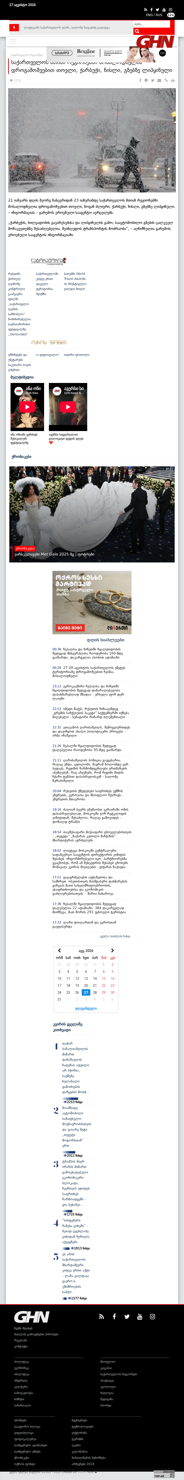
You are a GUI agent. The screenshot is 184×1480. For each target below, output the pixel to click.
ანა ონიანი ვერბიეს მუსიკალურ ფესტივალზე (24, 438)
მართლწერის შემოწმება (89, 1458)
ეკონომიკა (21, 1368)
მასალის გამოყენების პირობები (36, 1334)
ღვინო (76, 1445)
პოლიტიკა (21, 1361)
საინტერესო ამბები (27, 1451)
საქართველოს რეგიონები (118, 1374)
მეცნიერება (79, 1420)
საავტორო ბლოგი (27, 1426)
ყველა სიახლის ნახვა (115, 936)
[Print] (173, 80)
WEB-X (82, 1472)
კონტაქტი (21, 1346)
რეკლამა (20, 1340)
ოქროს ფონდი (24, 1464)
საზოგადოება (23, 1393)
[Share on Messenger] (146, 80)
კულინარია (80, 1451)
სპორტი (105, 1405)
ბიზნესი (19, 1399)
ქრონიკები (21, 456)
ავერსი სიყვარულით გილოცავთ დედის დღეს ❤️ (66, 438)
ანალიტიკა (21, 1374)
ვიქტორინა (79, 1433)
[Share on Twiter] (152, 80)
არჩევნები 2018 (83, 1464)
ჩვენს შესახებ (23, 1328)
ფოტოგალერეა (25, 1439)
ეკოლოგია (108, 1386)
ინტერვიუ (20, 1380)
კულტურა (21, 1386)
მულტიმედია (22, 377)
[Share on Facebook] (140, 80)
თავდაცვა (107, 1380)
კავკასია (106, 1368)
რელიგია (107, 1393)
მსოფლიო (107, 1361)
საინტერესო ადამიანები (30, 1445)
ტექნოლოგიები (82, 1426)
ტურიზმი (77, 1439)
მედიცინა (106, 1399)
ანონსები (20, 1420)
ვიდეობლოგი (24, 1433)
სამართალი (22, 1405)
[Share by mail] (159, 80)
